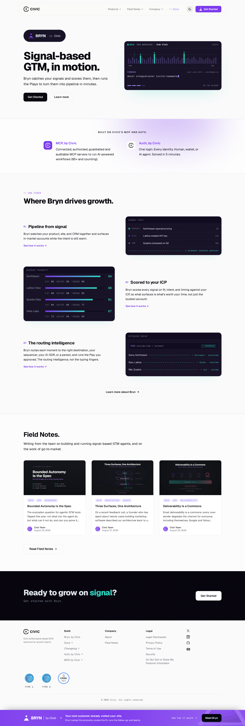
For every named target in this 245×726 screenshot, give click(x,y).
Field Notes (111, 642)
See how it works (35, 245)
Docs (176, 9)
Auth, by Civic (72, 654)
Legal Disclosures (156, 637)
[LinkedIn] (204, 636)
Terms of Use (153, 648)
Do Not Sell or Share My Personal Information (160, 661)
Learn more (61, 97)
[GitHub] (204, 643)
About (108, 637)
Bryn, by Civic (72, 637)
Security (150, 654)
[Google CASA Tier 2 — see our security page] (63, 678)
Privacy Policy (154, 642)
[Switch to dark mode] (190, 9)
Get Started (211, 9)
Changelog (70, 648)
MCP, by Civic (72, 660)
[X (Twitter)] (204, 630)
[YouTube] (204, 649)
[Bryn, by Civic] (44, 36)
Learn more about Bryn (122, 392)
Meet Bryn (211, 718)
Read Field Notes (41, 549)
